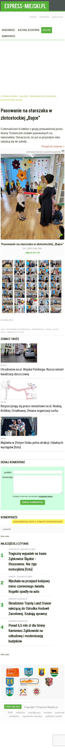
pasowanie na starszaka (18, 329)
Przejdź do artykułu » (52, 146)
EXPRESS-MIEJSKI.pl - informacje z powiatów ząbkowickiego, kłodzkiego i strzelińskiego (25, 5)
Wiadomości (8, 30)
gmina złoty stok (15, 332)
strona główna (9, 96)
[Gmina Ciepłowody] (51, 676)
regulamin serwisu (32, 716)
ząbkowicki (57, 17)
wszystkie (44, 16)
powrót (7, 529)
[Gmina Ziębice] (7, 696)
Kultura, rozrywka (28, 30)
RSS (10, 712)
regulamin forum (46, 496)
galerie (24, 96)
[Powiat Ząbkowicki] (10, 676)
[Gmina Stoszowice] (27, 686)
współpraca (34, 712)
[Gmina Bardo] (39, 676)
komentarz (7, 477)
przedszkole (38, 329)
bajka (49, 329)
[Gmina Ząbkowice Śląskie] (26, 676)
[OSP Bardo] (33, 695)
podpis (7, 472)
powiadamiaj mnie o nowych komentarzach (38, 521)
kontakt (48, 712)
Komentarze (8, 36)
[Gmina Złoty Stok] (46, 686)
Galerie (46, 30)
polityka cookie (54, 716)
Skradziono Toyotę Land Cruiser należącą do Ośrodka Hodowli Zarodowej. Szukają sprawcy (29, 608)
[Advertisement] (32, 66)
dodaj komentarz (32, 502)
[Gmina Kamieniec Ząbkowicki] (7, 686)
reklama (20, 712)
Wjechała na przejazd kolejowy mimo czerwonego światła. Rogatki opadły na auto (29, 586)
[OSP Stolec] (20, 696)
